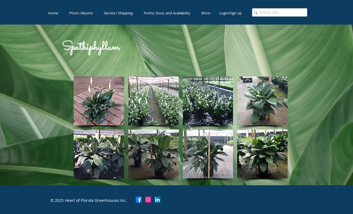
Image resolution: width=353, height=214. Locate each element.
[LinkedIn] (157, 200)
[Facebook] (139, 200)
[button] (99, 100)
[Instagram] (148, 200)
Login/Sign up (230, 12)
